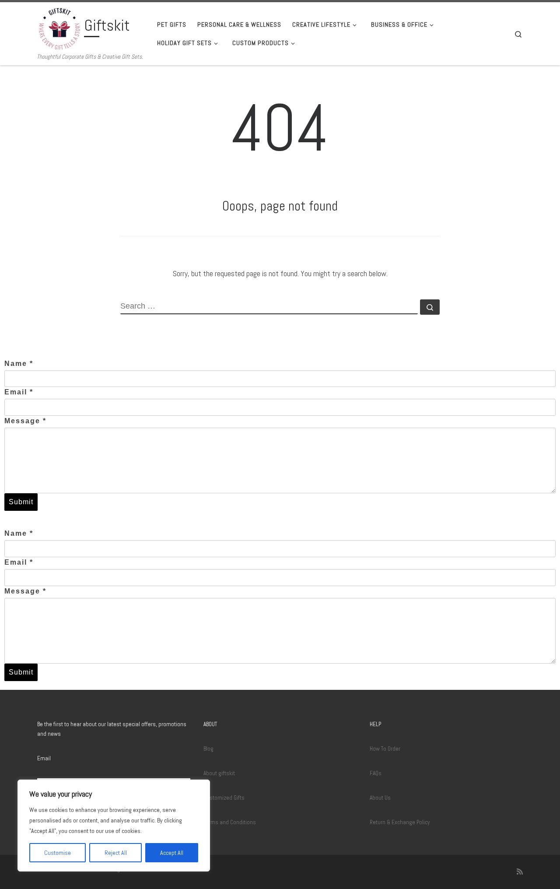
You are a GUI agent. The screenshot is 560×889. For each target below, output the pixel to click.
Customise (57, 853)
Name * (18, 363)
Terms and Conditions (229, 822)
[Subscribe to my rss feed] (520, 871)
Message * (25, 421)
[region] (114, 825)
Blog (208, 748)
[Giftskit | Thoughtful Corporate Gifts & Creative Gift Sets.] (59, 28)
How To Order (385, 748)
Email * (18, 392)
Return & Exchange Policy (400, 822)
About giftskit (219, 773)
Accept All (171, 853)
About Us (380, 797)
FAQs (376, 773)
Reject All (116, 853)
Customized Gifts (224, 797)
